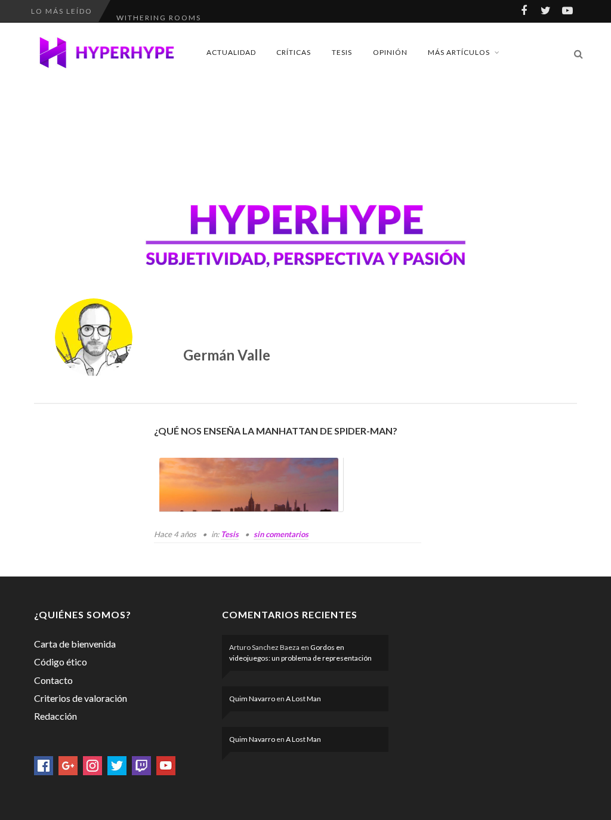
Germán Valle (226, 354)
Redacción (55, 716)
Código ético (60, 661)
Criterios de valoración (80, 698)
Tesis (342, 52)
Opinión (390, 52)
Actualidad (231, 52)
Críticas (293, 52)
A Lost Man (303, 698)
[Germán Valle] (93, 337)
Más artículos (459, 52)
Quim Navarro (252, 698)
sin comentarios (281, 534)
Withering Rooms (158, 11)
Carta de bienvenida (75, 643)
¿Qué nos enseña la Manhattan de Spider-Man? (275, 430)
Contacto (53, 680)
